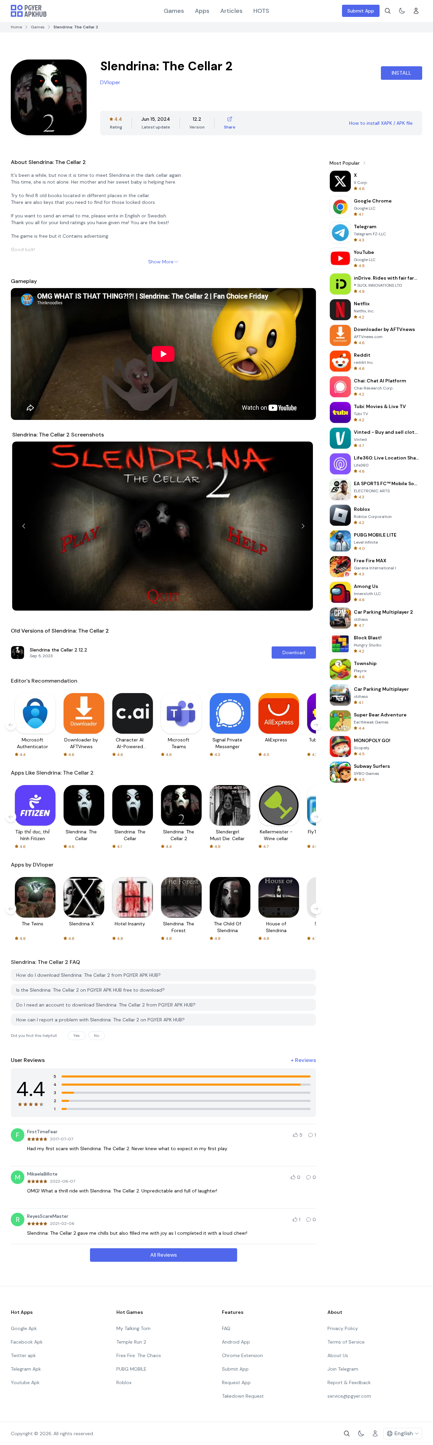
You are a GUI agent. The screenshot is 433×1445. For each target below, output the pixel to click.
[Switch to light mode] (402, 11)
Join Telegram (342, 1369)
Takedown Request (243, 1396)
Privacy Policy (342, 1328)
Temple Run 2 (131, 1342)
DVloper (110, 82)
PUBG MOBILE (131, 1369)
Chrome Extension (242, 1355)
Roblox (124, 1382)
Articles (231, 11)
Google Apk (24, 1328)
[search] (388, 11)
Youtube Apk (25, 1382)
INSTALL (401, 72)
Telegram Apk (26, 1369)
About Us (337, 1355)
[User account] (416, 11)
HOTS (261, 11)
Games (174, 11)
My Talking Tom (133, 1328)
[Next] (303, 526)
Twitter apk (23, 1355)
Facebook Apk (27, 1342)
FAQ (226, 1328)
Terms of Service (346, 1342)
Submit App (360, 11)
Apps (202, 11)
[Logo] (29, 11)
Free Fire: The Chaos (138, 1355)
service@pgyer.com (349, 1396)
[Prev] (24, 526)
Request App (236, 1382)
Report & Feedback (349, 1382)
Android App (236, 1342)
